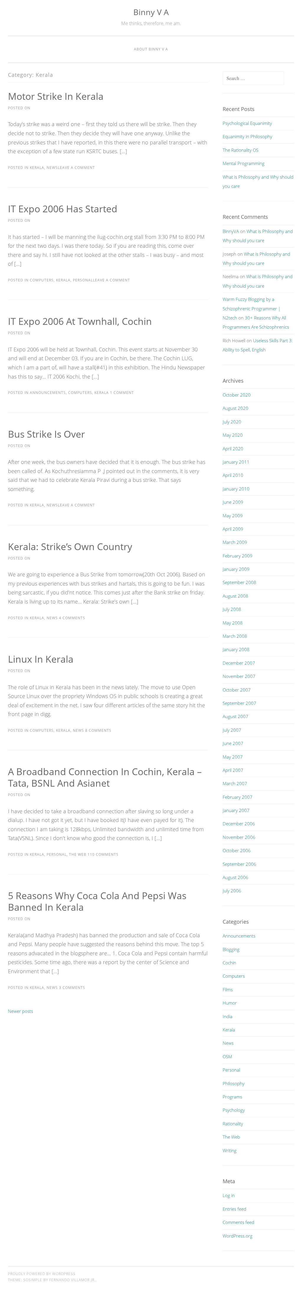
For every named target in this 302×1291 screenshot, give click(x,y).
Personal (83, 280)
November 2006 (239, 837)
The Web (77, 854)
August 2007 (235, 716)
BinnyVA (231, 231)
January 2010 (236, 489)
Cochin (229, 963)
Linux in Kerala (40, 659)
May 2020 (233, 435)
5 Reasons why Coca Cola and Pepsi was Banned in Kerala (97, 901)
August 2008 (235, 596)
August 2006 (235, 877)
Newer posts (20, 1011)
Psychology (234, 1110)
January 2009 (236, 569)
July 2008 (232, 609)
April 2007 (233, 770)
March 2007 (235, 783)
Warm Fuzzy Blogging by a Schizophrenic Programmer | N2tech (251, 308)
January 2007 (236, 810)
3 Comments (71, 987)
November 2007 (239, 676)
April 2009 (233, 529)
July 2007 (232, 730)
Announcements (48, 392)
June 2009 (233, 502)
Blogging (231, 949)
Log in (229, 1195)
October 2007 (237, 690)
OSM (227, 1056)
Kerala (37, 167)
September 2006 (239, 864)
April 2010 (233, 475)
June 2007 (233, 743)
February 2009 (237, 556)
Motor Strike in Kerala (56, 96)
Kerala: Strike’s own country (70, 546)
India (227, 1016)
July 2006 (232, 891)
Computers (42, 280)
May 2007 (233, 757)
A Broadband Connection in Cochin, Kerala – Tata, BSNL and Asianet (105, 777)
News (52, 167)
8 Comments (97, 730)
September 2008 (239, 582)
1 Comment (121, 392)
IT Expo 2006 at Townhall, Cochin (80, 321)
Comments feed (238, 1222)
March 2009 (235, 542)
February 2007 (237, 797)
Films (228, 989)
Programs (232, 1097)
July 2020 (232, 422)
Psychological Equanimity (247, 123)
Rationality (233, 1124)
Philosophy (233, 1083)
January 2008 (236, 649)
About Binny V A (151, 49)
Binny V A (151, 11)
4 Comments (71, 617)
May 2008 (233, 623)
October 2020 (237, 395)
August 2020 (235, 408)
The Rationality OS (240, 150)
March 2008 (235, 636)
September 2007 (239, 703)
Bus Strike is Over (46, 434)
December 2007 (239, 663)
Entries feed (234, 1209)
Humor (230, 1003)
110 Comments (102, 854)
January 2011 (236, 462)
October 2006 (237, 850)
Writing (230, 1150)
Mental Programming (244, 163)
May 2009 (233, 516)
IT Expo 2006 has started (62, 208)
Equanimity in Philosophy (247, 136)
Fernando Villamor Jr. (72, 1279)
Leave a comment (76, 167)
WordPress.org (237, 1236)
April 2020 (233, 448)
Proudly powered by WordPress (42, 1273)
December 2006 (239, 824)
